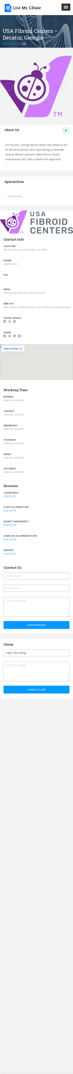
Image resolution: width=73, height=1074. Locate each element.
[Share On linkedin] (14, 336)
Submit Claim (36, 689)
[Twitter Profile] (9, 321)
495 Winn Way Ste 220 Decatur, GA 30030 (25, 249)
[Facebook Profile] (5, 321)
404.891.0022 (10, 264)
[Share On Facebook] (5, 336)
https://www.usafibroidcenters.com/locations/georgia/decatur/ (38, 307)
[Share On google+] (19, 336)
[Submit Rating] (5, 496)
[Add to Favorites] (66, 130)
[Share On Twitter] (9, 336)
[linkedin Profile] (14, 321)
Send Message (36, 625)
